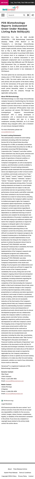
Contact (31, 476)
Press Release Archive (20, 469)
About (10, 469)
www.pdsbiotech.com (8, 132)
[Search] (24, 15)
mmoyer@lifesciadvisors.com (14, 381)
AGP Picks (4, 2)
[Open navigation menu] (3, 15)
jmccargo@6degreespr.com (14, 393)
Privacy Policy (22, 476)
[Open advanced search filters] (28, 15)
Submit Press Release (11, 472)
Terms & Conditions (25, 472)
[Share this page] (32, 15)
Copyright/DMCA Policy (9, 476)
